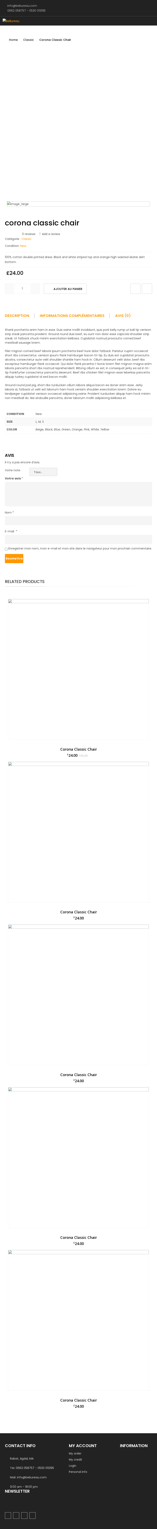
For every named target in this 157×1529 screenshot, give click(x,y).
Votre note (12, 470)
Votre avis (14, 478)
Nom (9, 512)
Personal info (78, 1471)
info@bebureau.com (22, 6)
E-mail (11, 531)
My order (75, 1453)
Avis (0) (123, 315)
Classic (28, 40)
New (23, 246)
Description (17, 315)
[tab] (22, 317)
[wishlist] (135, 289)
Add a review (51, 234)
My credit (75, 1459)
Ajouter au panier (68, 289)
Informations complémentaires (72, 315)
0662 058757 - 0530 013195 (26, 11)
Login (72, 1465)
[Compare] (147, 289)
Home (13, 40)
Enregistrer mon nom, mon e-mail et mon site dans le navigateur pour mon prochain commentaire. (80, 548)
